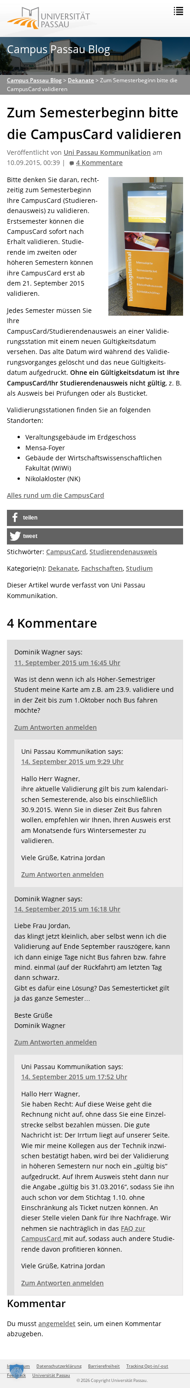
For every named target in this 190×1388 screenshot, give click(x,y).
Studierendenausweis (123, 551)
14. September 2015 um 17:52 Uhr (74, 1076)
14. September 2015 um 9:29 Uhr (72, 761)
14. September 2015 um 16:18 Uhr (67, 909)
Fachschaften (102, 568)
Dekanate (63, 568)
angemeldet (57, 1323)
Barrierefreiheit (104, 1366)
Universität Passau (51, 1375)
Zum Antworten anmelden (55, 727)
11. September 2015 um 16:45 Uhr (67, 662)
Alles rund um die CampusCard (55, 495)
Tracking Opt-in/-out (147, 1366)
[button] (95, 518)
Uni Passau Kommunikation (107, 152)
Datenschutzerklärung (59, 1366)
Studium (139, 568)
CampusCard (66, 551)
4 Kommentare (99, 163)
